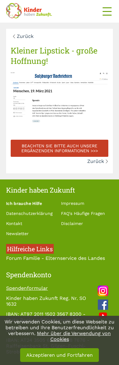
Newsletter (17, 233)
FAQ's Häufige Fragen (83, 213)
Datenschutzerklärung (29, 213)
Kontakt (14, 223)
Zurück (25, 36)
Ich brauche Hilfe (24, 203)
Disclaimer (72, 223)
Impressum (72, 203)
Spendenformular (27, 288)
